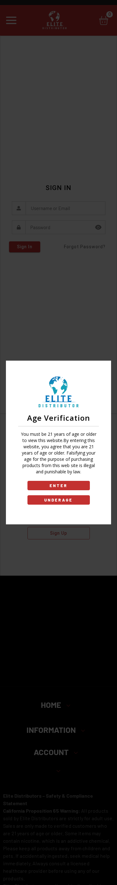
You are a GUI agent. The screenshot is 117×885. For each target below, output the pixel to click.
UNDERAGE (58, 499)
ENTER (58, 485)
